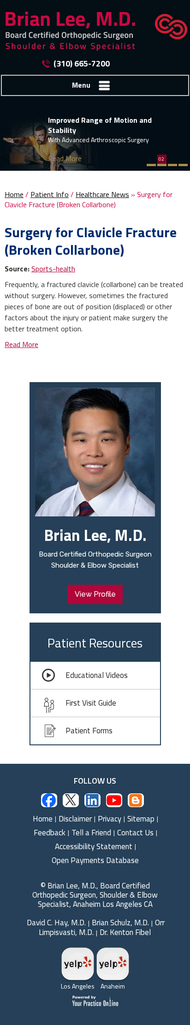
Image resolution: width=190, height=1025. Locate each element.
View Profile (95, 594)
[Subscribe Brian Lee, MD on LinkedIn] (92, 800)
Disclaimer (75, 818)
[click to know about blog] (136, 800)
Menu (81, 84)
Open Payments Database (95, 860)
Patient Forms (89, 731)
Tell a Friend (91, 832)
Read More (65, 158)
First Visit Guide (90, 703)
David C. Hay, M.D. (56, 923)
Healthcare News (102, 194)
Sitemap (140, 818)
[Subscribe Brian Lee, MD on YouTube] (114, 800)
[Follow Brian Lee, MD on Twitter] (71, 800)
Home (14, 194)
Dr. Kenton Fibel (125, 932)
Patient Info (49, 194)
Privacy (109, 818)
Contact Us (135, 832)
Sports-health (53, 268)
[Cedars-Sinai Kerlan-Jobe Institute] (166, 25)
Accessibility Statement (93, 846)
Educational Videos (96, 675)
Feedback (49, 832)
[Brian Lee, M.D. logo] (73, 31)
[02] (161, 165)
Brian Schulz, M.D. (120, 923)
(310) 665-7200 (81, 63)
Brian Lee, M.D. (95, 535)
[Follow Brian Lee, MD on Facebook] (49, 800)
